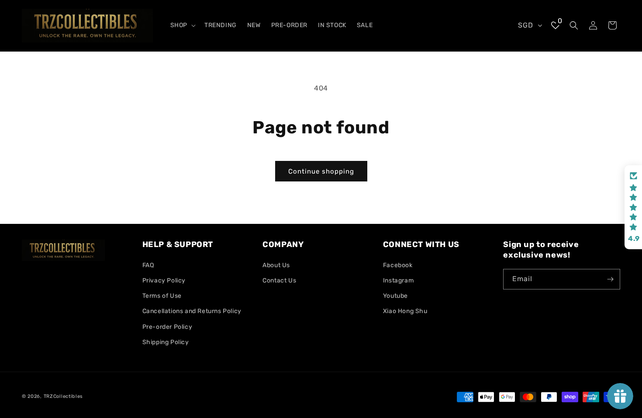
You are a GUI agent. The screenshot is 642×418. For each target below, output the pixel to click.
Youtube (395, 296)
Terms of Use (162, 296)
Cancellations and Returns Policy (192, 311)
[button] (182, 25)
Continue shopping (321, 171)
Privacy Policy (164, 280)
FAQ (148, 265)
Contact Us (279, 280)
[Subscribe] (610, 279)
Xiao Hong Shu (405, 311)
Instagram (398, 280)
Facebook (398, 265)
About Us (276, 265)
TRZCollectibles (63, 396)
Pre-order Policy (167, 327)
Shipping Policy (165, 342)
